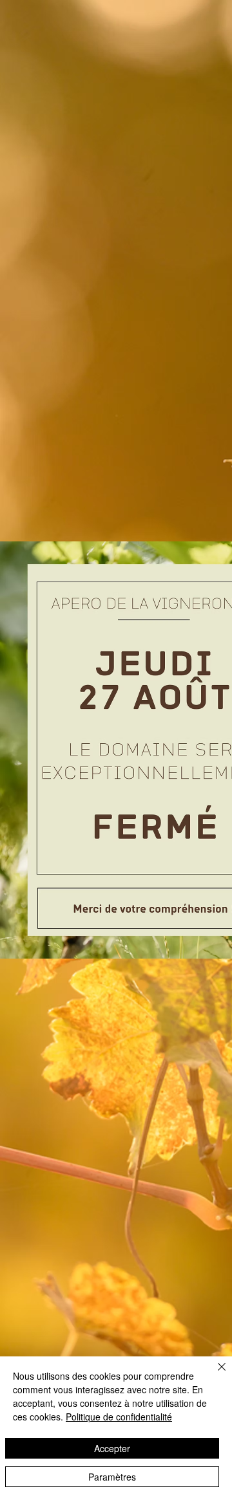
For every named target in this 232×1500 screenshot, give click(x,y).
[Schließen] (213, 1374)
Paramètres (112, 1476)
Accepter (112, 1448)
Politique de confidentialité (119, 1416)
